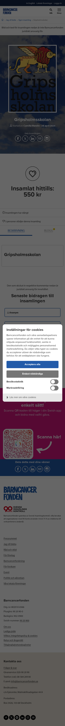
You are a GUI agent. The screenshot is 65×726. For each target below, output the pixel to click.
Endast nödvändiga (32, 373)
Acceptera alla (32, 364)
